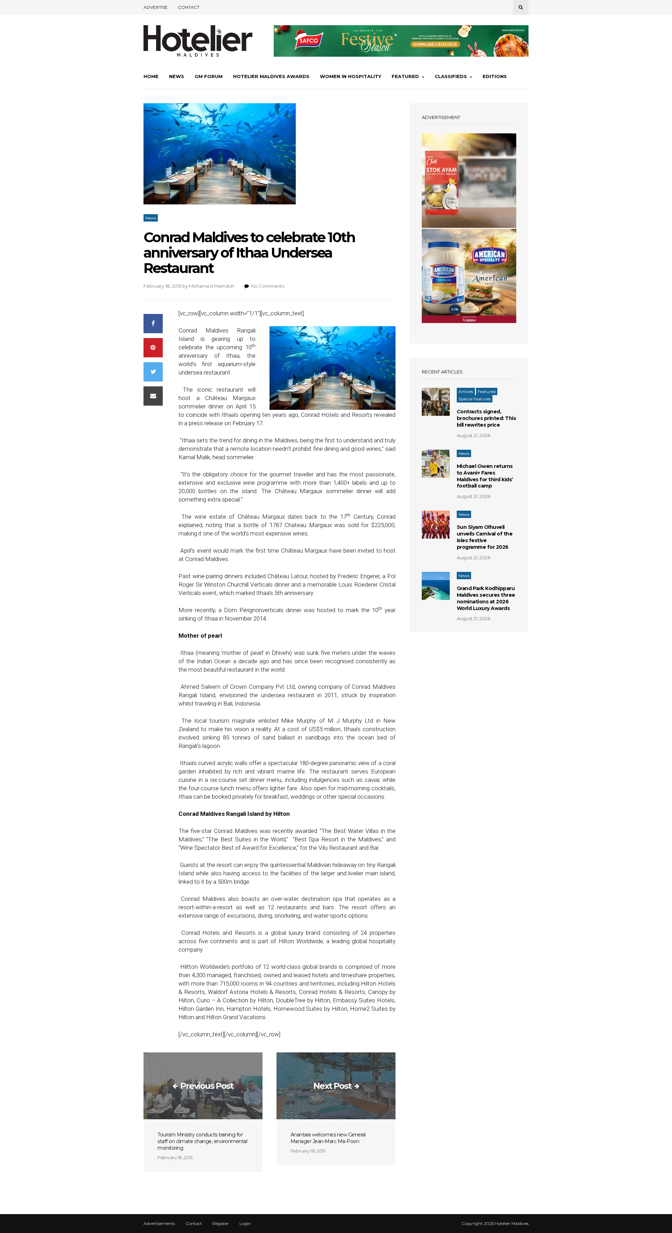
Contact (189, 7)
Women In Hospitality (350, 76)
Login (245, 1223)
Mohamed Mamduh (211, 286)
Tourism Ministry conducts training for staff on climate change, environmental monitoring (202, 1141)
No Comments (267, 286)
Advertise (156, 7)
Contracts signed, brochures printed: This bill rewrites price (486, 418)
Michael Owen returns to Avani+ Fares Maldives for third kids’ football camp (485, 476)
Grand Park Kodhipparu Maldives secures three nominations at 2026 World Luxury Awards (486, 598)
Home (151, 76)
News (176, 76)
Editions (495, 76)
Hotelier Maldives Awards (271, 76)
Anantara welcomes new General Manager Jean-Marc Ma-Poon (328, 1138)
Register (220, 1223)
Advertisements (159, 1223)
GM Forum (209, 76)
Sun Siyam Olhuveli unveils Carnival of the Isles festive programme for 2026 (485, 537)
